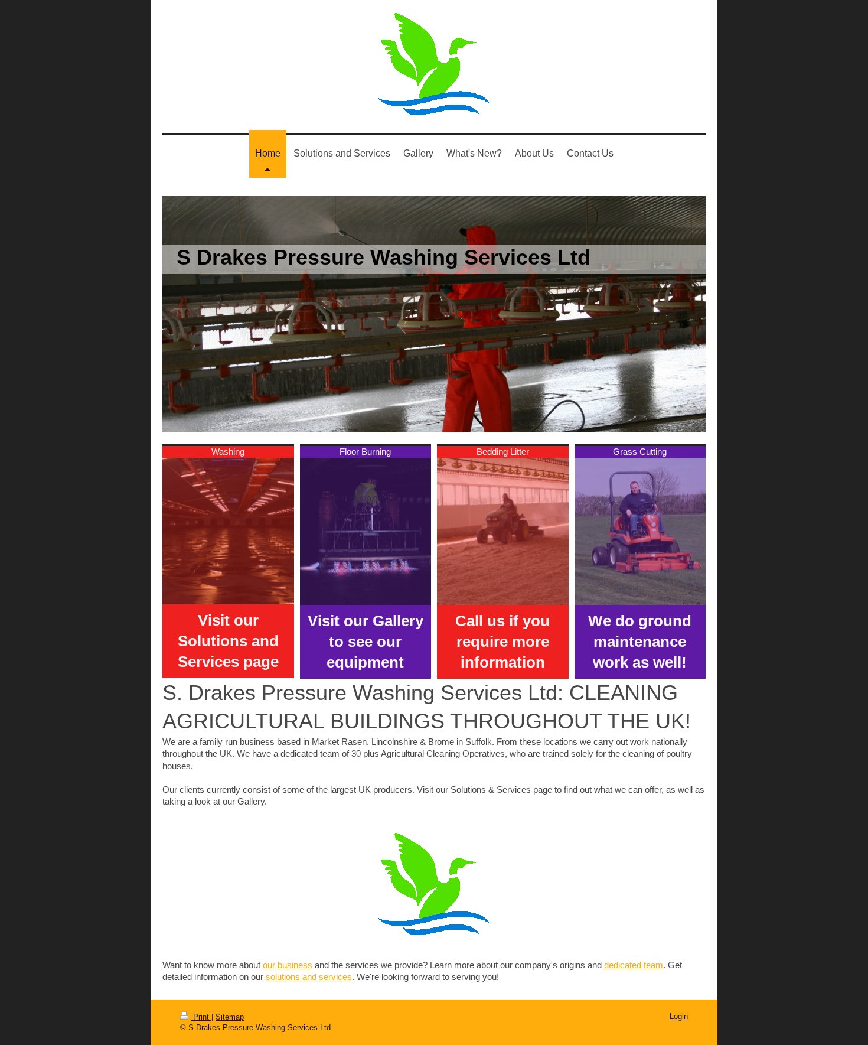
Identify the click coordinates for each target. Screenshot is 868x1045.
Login (679, 1016)
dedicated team (633, 965)
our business (287, 965)
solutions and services (309, 977)
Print (201, 1017)
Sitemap (230, 1017)
